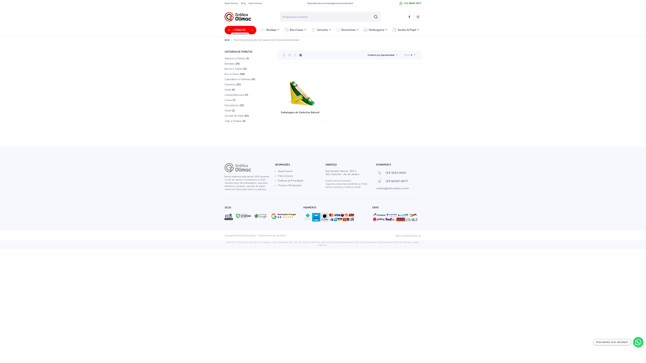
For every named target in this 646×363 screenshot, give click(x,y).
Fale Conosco (255, 3)
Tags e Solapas (233, 120)
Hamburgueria (376, 29)
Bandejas (271, 29)
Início (227, 40)
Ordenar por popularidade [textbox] (381, 55)
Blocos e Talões (233, 68)
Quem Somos (231, 3)
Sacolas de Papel (407, 29)
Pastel (228, 110)
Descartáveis (348, 29)
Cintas (228, 89)
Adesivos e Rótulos (235, 58)
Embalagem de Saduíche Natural (300, 112)
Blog (243, 3)
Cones (228, 100)
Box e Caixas (296, 29)
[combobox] (383, 55)
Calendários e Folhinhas (238, 79)
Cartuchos (322, 29)
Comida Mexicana (234, 94)
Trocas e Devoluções (289, 185)
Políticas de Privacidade (290, 180)
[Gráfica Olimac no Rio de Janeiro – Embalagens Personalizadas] (238, 16)
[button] (283, 216)
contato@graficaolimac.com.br (392, 188)
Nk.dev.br (281, 235)
